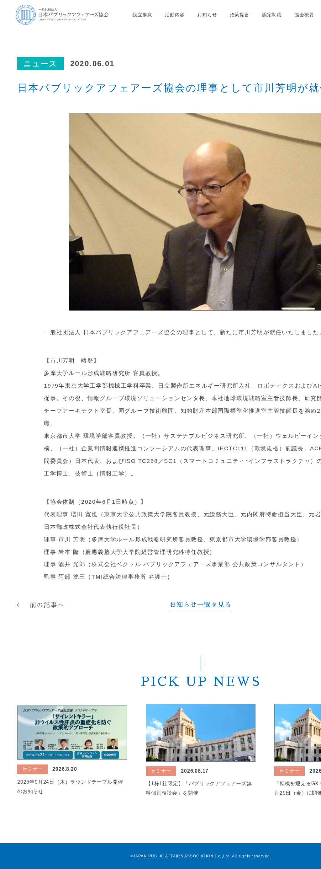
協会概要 (304, 14)
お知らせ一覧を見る (201, 605)
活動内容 (175, 14)
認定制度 (272, 14)
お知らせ (207, 14)
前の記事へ (47, 605)
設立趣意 (142, 14)
